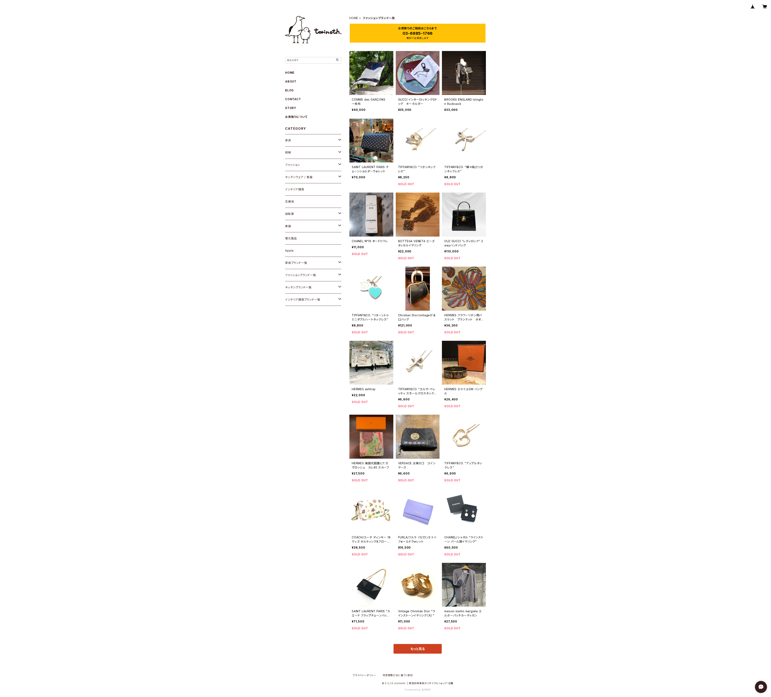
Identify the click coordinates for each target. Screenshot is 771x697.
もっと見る (417, 649)
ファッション (292, 164)
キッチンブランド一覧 (298, 287)
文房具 (289, 201)
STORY (290, 108)
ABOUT (290, 81)
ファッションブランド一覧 (300, 275)
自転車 (289, 213)
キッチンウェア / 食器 (299, 177)
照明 (288, 152)
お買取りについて (296, 116)
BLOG (289, 90)
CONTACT (293, 99)
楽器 (288, 226)
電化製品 (291, 238)
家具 (288, 140)
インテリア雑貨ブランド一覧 (302, 299)
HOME (353, 18)
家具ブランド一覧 (296, 262)
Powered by (413, 689)
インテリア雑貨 (294, 189)
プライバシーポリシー (364, 675)
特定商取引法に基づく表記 (398, 675)
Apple (289, 250)
